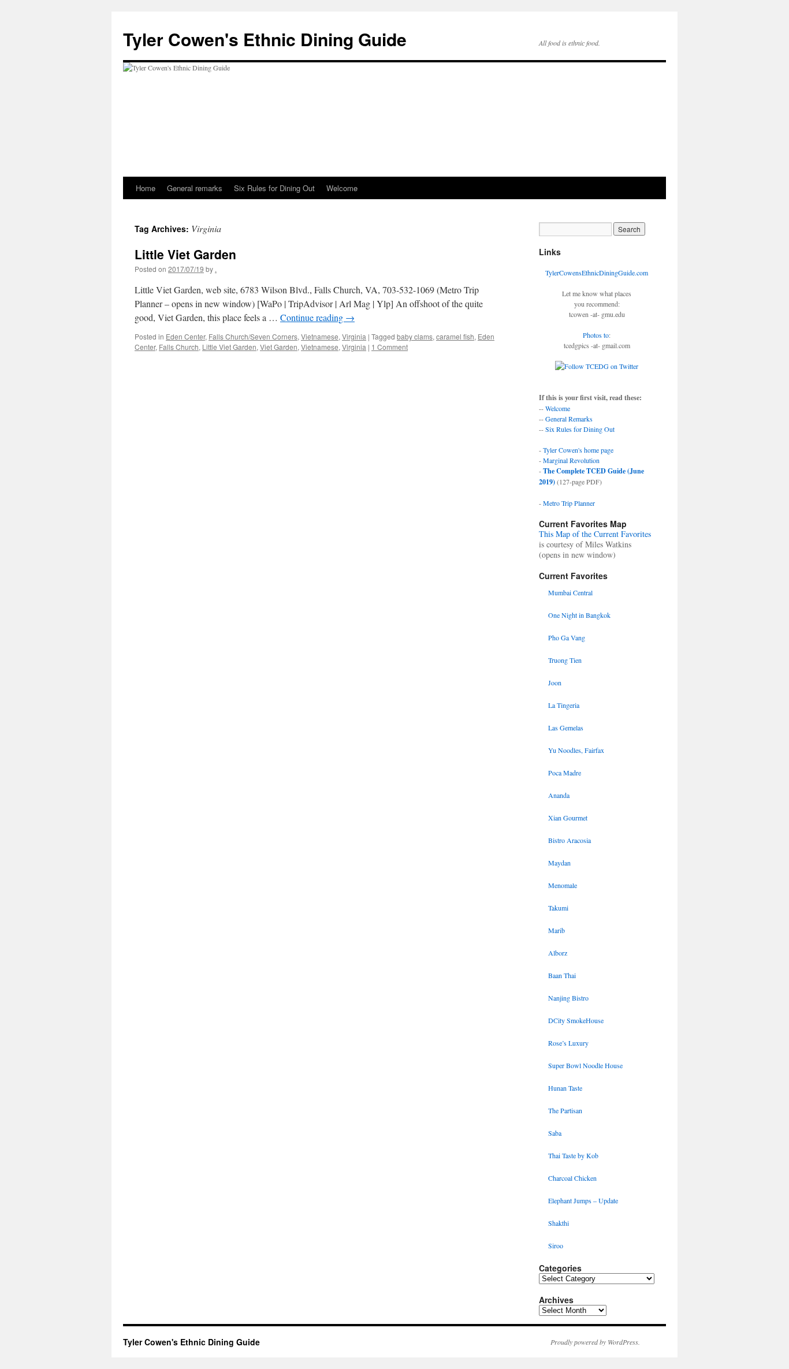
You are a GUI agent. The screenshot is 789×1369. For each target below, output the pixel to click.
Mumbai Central (570, 592)
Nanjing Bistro (568, 997)
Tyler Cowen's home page (578, 449)
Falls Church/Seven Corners (253, 336)
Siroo (555, 1245)
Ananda (559, 795)
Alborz (557, 952)
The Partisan (565, 1110)
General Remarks (569, 418)
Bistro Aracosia (569, 840)
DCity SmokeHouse (576, 1020)
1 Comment (389, 347)
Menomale (562, 885)
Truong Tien (565, 660)
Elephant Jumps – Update (583, 1200)
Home (145, 187)
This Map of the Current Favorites (595, 533)
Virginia (354, 336)
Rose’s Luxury (568, 1042)
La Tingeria (563, 705)
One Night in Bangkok (579, 615)
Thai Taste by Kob (573, 1155)
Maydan (559, 862)
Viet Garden (278, 347)
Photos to (596, 335)
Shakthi (558, 1223)
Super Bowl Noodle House (585, 1065)
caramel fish (455, 336)
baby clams (415, 336)
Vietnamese (319, 336)
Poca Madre (564, 772)
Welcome (342, 187)
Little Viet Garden (185, 254)
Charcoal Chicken (572, 1178)
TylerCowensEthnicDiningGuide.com (596, 272)
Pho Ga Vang (566, 637)
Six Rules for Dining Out (274, 187)
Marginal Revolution (571, 460)
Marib (556, 930)
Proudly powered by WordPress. (595, 1341)
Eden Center (185, 336)
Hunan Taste (565, 1087)
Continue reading (317, 317)
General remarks (194, 187)
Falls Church (179, 347)
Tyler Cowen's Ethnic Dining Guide (265, 39)
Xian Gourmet (567, 817)
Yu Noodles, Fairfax (576, 750)
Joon (554, 682)
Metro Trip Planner (569, 503)
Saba (554, 1132)
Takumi (558, 907)
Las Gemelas (565, 727)
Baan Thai (562, 975)
